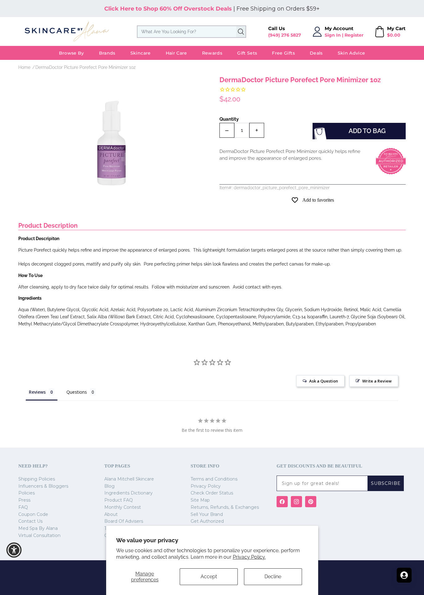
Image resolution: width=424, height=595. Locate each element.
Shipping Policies (36, 479)
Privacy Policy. (249, 557)
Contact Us (30, 521)
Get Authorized (207, 521)
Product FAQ (118, 500)
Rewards (212, 53)
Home (24, 67)
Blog (109, 486)
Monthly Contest (122, 507)
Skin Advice (351, 53)
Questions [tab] (76, 392)
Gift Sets (247, 53)
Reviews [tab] (37, 392)
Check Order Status (212, 493)
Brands (107, 53)
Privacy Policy (206, 486)
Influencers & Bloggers (43, 486)
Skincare (140, 53)
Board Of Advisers (123, 521)
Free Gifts (283, 53)
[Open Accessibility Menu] (14, 550)
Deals (316, 53)
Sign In (333, 35)
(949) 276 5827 (284, 35)
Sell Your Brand (207, 514)
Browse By (71, 53)
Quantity (229, 119)
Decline (272, 576)
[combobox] (191, 31)
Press (24, 500)
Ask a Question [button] (323, 381)
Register (354, 35)
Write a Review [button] (377, 381)
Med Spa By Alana (38, 528)
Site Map (200, 500)
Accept (209, 576)
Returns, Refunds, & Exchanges (225, 507)
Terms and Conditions (214, 479)
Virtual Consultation (39, 535)
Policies (26, 493)
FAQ (23, 507)
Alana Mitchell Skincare (129, 479)
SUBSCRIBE (386, 483)
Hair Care (176, 53)
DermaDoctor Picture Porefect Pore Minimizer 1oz (85, 67)
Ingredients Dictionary (128, 493)
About (111, 514)
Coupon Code (33, 514)
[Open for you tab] (404, 575)
